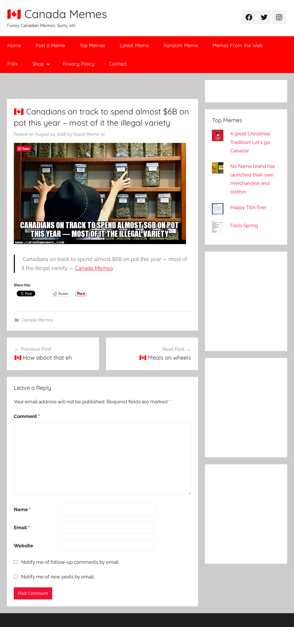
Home (14, 45)
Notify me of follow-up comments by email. (70, 562)
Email (22, 527)
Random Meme (180, 45)
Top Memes (92, 45)
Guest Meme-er (89, 134)
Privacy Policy (78, 64)
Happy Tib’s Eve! (248, 207)
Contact (118, 64)
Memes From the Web (237, 45)
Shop (38, 64)
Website (23, 546)
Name (22, 509)
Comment (27, 416)
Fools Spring (244, 225)
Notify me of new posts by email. (58, 577)
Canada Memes (94, 268)
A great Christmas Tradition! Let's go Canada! (250, 142)
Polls (12, 64)
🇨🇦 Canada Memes (57, 14)
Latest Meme (134, 45)
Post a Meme (50, 45)
